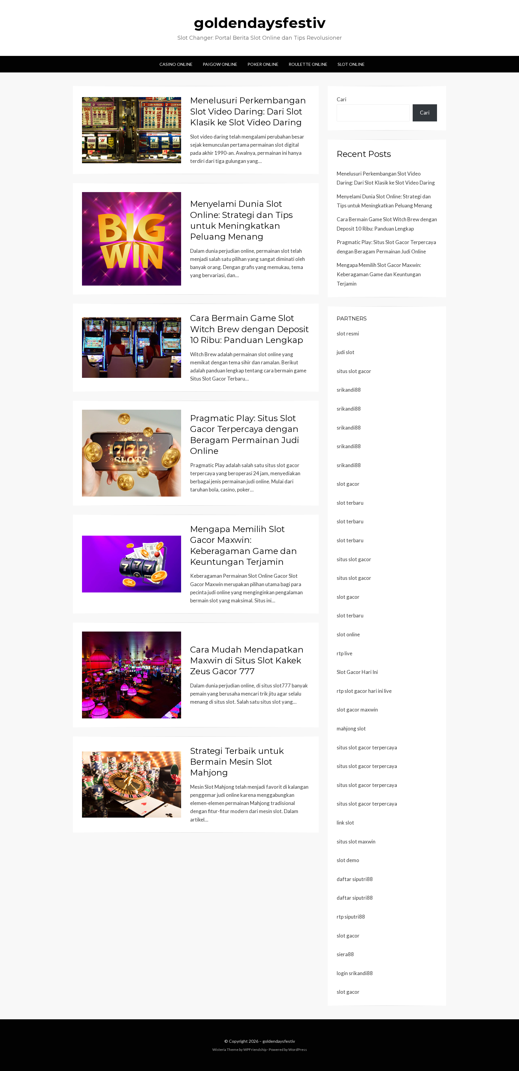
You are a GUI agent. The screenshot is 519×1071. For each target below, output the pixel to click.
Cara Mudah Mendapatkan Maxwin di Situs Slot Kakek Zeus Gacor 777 (247, 660)
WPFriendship (254, 1049)
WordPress (297, 1049)
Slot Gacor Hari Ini (357, 672)
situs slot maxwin (356, 841)
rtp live (344, 653)
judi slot (345, 352)
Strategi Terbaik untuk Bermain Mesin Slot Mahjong (237, 762)
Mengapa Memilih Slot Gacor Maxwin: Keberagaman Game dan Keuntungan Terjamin (379, 274)
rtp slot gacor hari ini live (364, 691)
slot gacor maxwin (357, 709)
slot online (348, 634)
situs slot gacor (354, 371)
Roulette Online (308, 64)
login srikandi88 (355, 973)
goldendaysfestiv (260, 23)
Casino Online (176, 64)
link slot (345, 822)
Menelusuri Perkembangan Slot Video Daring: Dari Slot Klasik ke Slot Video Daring (248, 111)
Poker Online (262, 64)
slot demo (348, 860)
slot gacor (348, 484)
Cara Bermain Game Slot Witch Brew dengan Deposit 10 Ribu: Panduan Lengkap (249, 329)
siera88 (345, 954)
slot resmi (348, 333)
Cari (341, 99)
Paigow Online (220, 64)
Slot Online (351, 64)
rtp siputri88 (351, 916)
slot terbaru (350, 503)
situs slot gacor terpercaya (367, 747)
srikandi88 (349, 390)
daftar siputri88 (355, 879)
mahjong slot (351, 728)
